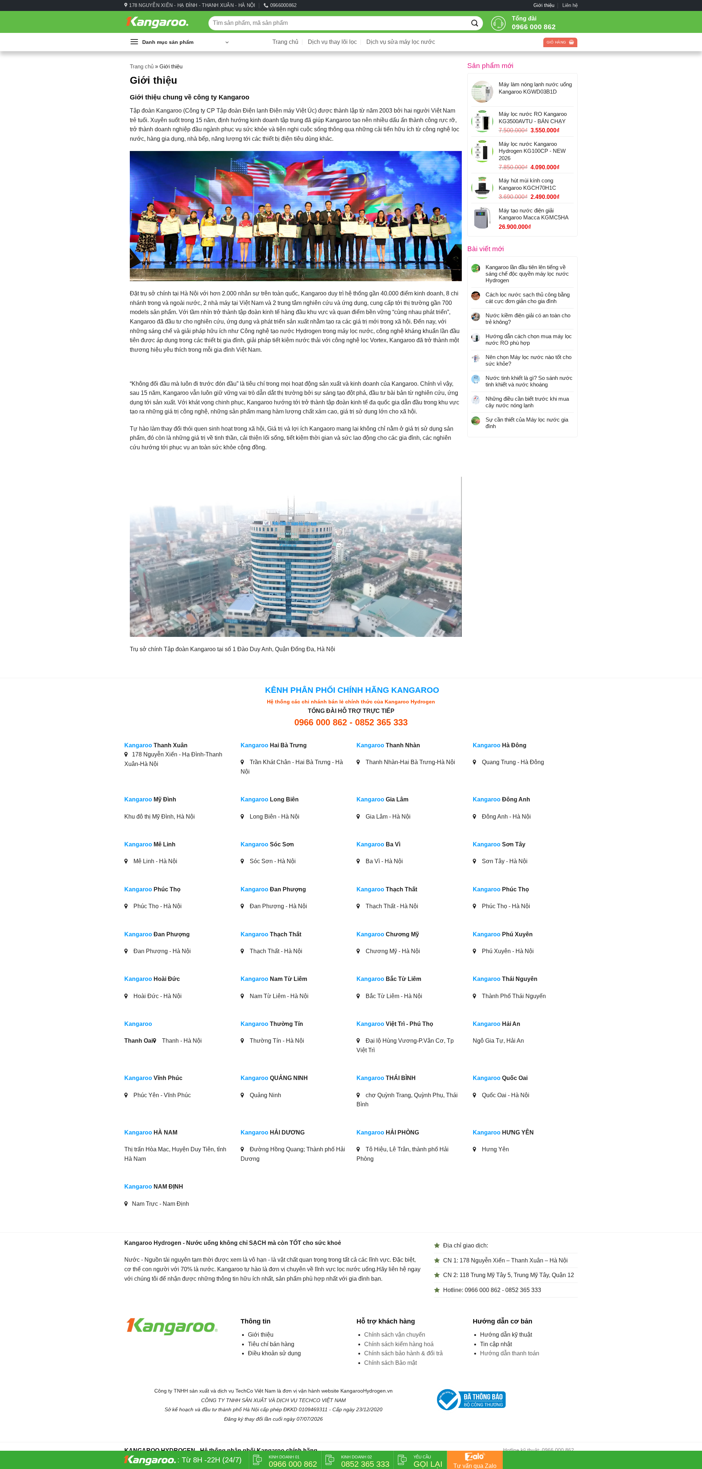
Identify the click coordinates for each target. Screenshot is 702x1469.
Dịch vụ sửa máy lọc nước (400, 42)
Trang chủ (285, 42)
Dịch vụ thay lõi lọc (332, 42)
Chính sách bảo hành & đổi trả (403, 1353)
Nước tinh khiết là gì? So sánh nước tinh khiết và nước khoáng (529, 381)
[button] (179, 42)
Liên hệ (570, 5)
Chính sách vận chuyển (394, 1335)
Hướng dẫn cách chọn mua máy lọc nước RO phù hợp (529, 339)
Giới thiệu (543, 5)
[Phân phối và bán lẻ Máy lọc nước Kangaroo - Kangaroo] (160, 22)
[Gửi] (475, 23)
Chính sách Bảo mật (390, 1363)
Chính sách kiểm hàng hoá (399, 1344)
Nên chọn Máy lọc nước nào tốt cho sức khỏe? (528, 360)
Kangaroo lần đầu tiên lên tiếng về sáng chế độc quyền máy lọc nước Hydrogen (527, 273)
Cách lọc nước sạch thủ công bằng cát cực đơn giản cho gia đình (528, 297)
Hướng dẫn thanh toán (509, 1353)
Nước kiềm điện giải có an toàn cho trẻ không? (528, 318)
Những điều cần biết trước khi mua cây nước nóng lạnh (527, 402)
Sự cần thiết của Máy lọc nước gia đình (527, 422)
